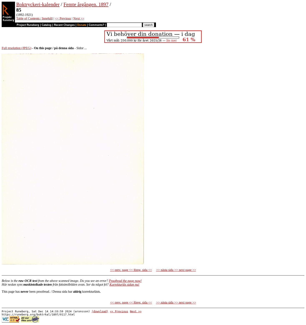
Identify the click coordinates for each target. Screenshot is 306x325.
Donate (81, 24)
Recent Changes (64, 24)
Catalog (46, 24)
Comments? (96, 24)
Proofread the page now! (125, 280)
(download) (100, 311)
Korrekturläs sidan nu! (124, 284)
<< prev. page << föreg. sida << (131, 270)
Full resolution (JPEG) (16, 48)
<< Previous (63, 18)
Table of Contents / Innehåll (34, 18)
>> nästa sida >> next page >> (176, 270)
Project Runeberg (28, 24)
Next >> (78, 18)
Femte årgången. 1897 (85, 4)
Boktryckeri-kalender (38, 4)
